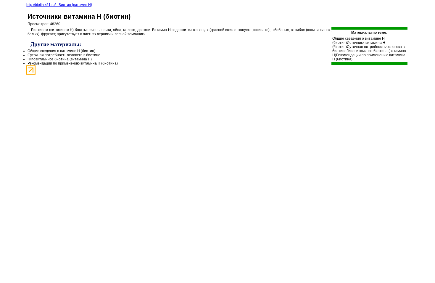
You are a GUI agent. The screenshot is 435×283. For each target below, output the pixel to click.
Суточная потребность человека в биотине (64, 55)
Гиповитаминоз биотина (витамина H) (60, 59)
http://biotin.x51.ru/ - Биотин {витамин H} (59, 5)
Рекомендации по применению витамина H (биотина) (73, 63)
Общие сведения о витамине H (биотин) (61, 51)
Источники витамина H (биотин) (79, 16)
